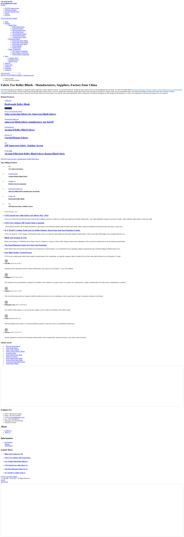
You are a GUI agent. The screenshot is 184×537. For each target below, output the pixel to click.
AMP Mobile (9, 446)
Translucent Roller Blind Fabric (15, 362)
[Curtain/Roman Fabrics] (8, 135)
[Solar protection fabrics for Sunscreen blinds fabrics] (13, 111)
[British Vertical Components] (11, 181)
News (6, 56)
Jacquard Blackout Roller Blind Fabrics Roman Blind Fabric (35, 153)
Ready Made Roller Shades (14, 358)
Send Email (4, 482)
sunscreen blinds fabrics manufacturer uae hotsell (29, 122)
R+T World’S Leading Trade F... (15, 473)
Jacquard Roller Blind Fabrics (20, 130)
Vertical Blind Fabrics (18, 35)
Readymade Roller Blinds (20, 41)
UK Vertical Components (20, 51)
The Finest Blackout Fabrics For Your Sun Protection (26, 245)
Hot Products (9, 442)
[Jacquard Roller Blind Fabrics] (9, 127)
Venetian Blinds (17, 46)
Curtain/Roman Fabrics (19, 37)
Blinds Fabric (12, 25)
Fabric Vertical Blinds (12, 350)
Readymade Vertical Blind (20, 42)
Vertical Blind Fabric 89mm (14, 360)
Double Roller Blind (139, 90)
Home (6, 22)
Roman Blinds (16, 47)
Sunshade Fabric (11, 353)
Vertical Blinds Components (20, 54)
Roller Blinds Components (20, 53)
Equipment (8, 68)
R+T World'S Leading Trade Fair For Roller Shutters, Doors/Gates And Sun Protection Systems (42, 230)
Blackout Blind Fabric (19, 30)
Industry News (12, 61)
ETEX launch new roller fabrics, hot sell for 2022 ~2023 (26, 215)
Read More (8, 108)
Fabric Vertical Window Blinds (15, 351)
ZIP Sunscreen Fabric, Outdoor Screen (24, 145)
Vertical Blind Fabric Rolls (14, 355)
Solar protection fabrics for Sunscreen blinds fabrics (30, 114)
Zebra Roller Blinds (12, 348)
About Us (8, 63)
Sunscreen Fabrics (17, 28)
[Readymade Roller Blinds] (8, 100)
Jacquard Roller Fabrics (19, 34)
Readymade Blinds (14, 39)
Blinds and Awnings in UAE (16, 238)
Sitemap (7, 444)
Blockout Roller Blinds (13, 346)
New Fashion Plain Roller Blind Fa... (16, 461)
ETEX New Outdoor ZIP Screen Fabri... (18, 458)
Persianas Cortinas (151, 90)
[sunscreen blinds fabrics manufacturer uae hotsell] (12, 119)
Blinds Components (14, 49)
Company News (13, 58)
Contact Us (8, 70)
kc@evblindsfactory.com (9, 3)
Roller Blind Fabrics (18, 27)
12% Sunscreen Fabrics (15, 169)
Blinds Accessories (11, 356)
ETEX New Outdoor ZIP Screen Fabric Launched (24, 223)
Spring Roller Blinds (12, 363)
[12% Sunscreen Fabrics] (9, 166)
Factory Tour (8, 65)
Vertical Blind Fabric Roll (165, 90)
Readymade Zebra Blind (19, 44)
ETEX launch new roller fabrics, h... (16, 465)
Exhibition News (13, 60)
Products (7, 23)
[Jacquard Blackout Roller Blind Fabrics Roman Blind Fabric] (8, 151)
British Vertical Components (17, 184)
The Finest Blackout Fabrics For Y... (16, 469)
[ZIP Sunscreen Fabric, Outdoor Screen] (6, 143)
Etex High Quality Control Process (18, 253)
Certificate (8, 66)
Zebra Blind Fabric (18, 32)
